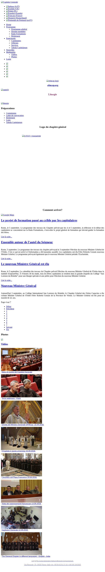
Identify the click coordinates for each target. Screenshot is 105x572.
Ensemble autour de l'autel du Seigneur (27, 242)
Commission (11, 113)
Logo (8, 120)
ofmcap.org (52, 85)
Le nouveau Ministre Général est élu (25, 264)
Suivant (9, 327)
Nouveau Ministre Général (18, 285)
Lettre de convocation (15, 115)
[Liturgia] (52, 103)
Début (8, 306)
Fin (7, 329)
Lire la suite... (6, 237)
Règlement (10, 118)
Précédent (10, 309)
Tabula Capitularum (14, 122)
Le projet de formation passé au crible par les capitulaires (39, 220)
